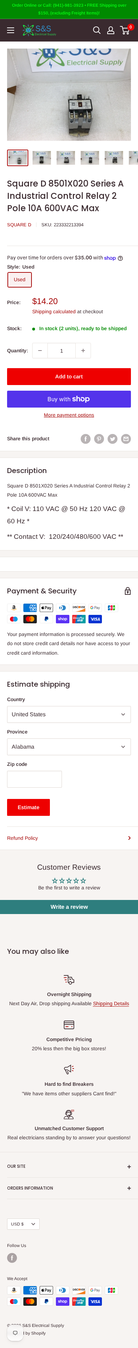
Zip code (17, 764)
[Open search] (97, 30)
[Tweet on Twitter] (112, 438)
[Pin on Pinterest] (99, 438)
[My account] (110, 30)
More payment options (69, 415)
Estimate (28, 807)
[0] (125, 30)
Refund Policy (22, 838)
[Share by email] (126, 438)
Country (16, 699)
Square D (19, 224)
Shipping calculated (54, 311)
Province (17, 732)
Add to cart (69, 376)
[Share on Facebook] (86, 438)
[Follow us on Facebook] (12, 1258)
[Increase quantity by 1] (83, 350)
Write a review (69, 907)
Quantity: (17, 350)
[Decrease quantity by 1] (40, 350)
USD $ (17, 1224)
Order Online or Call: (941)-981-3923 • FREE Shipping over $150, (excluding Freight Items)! (69, 9)
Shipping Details (111, 1003)
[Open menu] (10, 30)
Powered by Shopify (26, 1333)
